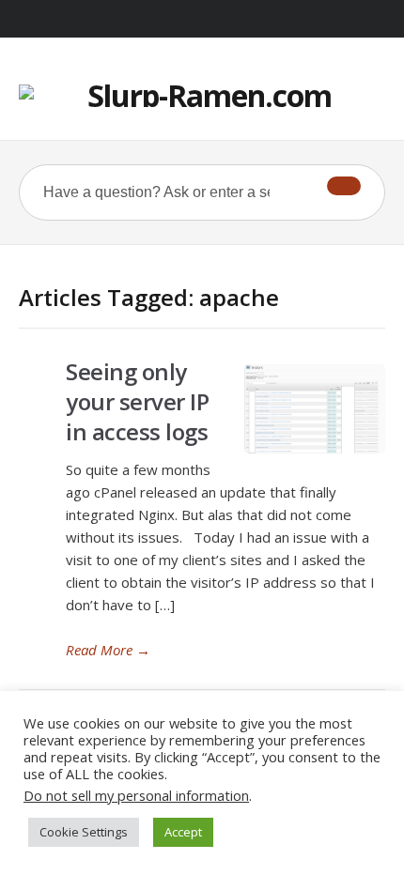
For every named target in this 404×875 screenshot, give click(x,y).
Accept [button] (183, 831)
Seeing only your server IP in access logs (137, 401)
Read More (108, 649)
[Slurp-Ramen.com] (202, 95)
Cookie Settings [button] (83, 831)
